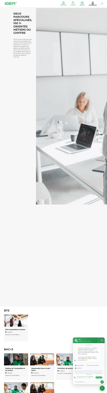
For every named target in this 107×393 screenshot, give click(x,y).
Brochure (63, 5)
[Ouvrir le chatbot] (102, 388)
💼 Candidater (78, 368)
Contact (72, 5)
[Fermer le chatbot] (102, 340)
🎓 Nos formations (79, 365)
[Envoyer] (102, 382)
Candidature (93, 5)
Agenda (82, 5)
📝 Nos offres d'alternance (92, 365)
